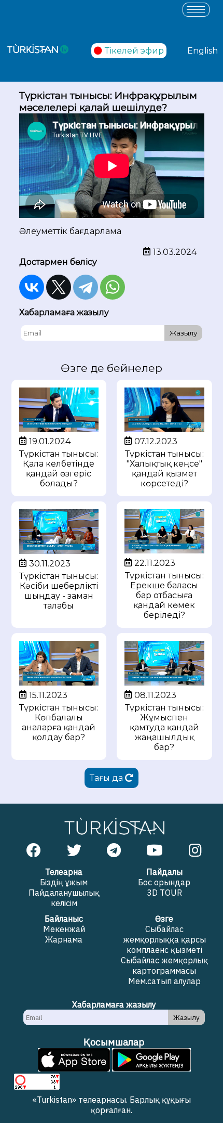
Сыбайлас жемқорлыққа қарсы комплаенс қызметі (164, 939)
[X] (58, 287)
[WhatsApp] (112, 287)
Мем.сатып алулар (164, 981)
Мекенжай (64, 929)
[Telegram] (85, 287)
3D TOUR (164, 892)
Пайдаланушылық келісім (64, 897)
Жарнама (63, 939)
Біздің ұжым (64, 882)
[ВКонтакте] (31, 287)
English (202, 51)
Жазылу (183, 333)
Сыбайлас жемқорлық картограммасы (164, 965)
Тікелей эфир (134, 51)
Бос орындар (164, 882)
